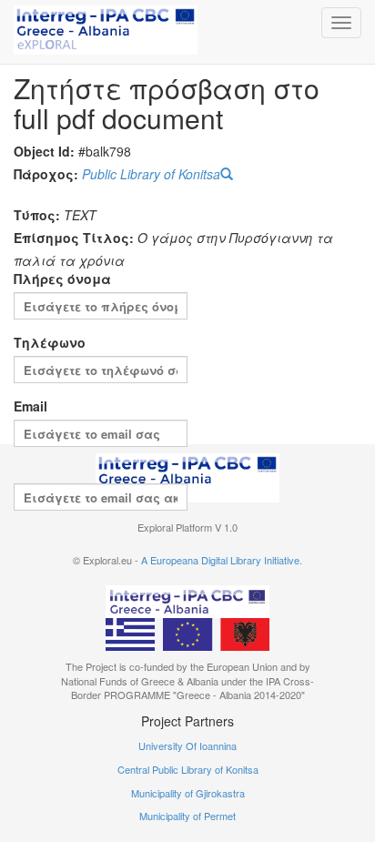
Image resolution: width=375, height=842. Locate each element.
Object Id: (44, 151)
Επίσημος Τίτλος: (74, 237)
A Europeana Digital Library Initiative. (221, 560)
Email (30, 406)
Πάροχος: (46, 174)
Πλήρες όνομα (62, 278)
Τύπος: (37, 215)
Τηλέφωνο (50, 342)
